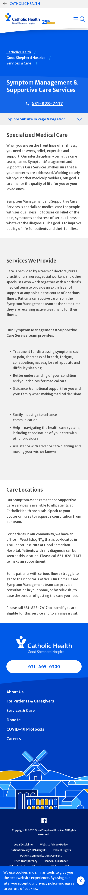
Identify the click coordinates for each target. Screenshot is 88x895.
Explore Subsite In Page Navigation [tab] (36, 119)
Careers (13, 738)
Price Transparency (25, 861)
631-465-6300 (44, 666)
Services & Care (18, 63)
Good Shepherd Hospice (25, 57)
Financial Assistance (56, 861)
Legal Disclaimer (24, 844)
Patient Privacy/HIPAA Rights (29, 850)
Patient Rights (62, 850)
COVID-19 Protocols (25, 729)
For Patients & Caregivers (30, 701)
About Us (14, 691)
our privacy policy (43, 883)
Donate (13, 719)
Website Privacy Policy (54, 844)
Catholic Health (25, 3)
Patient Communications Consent (41, 855)
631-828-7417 (47, 103)
